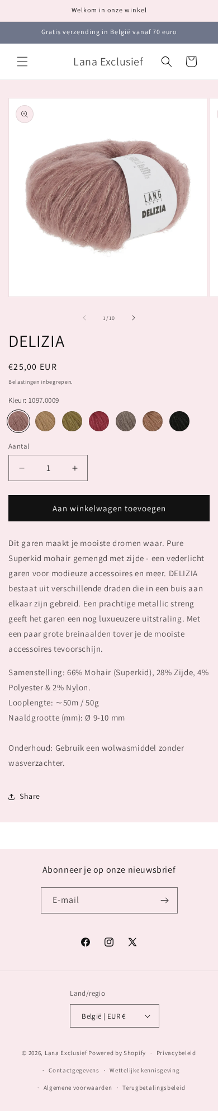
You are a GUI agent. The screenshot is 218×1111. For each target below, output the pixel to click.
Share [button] (30, 796)
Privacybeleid (176, 1053)
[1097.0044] (72, 421)
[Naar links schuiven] (84, 317)
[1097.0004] (179, 421)
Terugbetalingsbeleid (153, 1087)
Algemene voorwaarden (78, 1087)
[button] (22, 61)
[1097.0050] (45, 421)
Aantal (18, 446)
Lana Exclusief (66, 1053)
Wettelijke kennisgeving (144, 1070)
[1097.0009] (18, 421)
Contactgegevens (74, 1070)
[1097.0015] (153, 421)
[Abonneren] (165, 900)
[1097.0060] (99, 421)
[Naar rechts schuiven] (133, 317)
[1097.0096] (126, 421)
